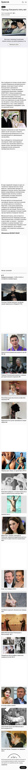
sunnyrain (9, 270)
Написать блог (14, 44)
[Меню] (26, 2)
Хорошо (23, 767)
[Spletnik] (5, 2)
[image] (14, 118)
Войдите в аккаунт (7, 277)
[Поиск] (23, 2)
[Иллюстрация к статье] (14, 27)
